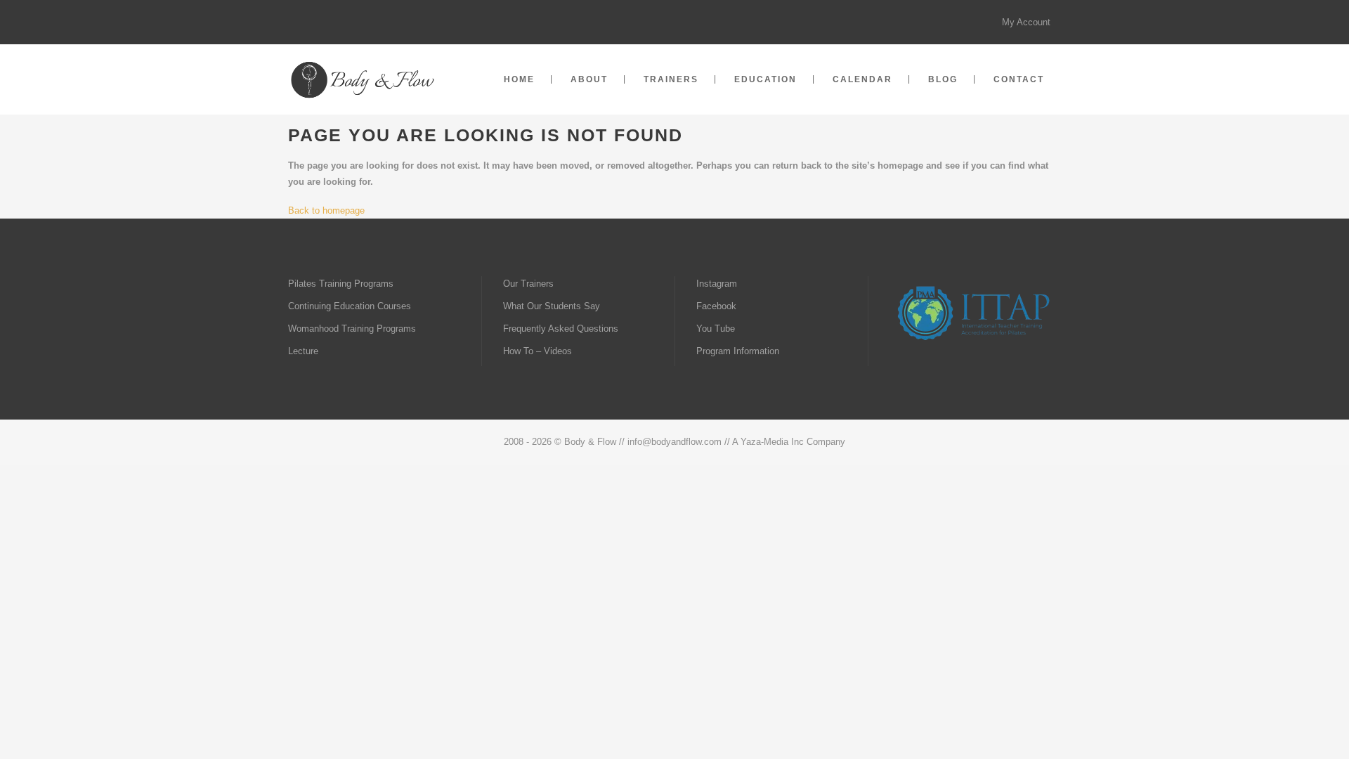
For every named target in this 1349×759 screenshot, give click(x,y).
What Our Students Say (551, 306)
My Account (1026, 22)
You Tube (715, 328)
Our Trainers (528, 283)
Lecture (303, 351)
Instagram (716, 283)
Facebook (716, 306)
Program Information (737, 351)
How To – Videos (537, 351)
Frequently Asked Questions (560, 328)
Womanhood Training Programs (352, 328)
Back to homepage (326, 210)
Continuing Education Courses (349, 306)
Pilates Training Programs (340, 283)
